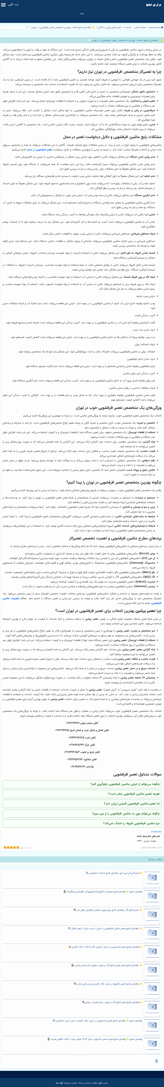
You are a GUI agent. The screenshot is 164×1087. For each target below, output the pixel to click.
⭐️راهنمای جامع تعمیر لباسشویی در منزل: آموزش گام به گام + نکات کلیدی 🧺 (105, 947)
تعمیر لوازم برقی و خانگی (109, 27)
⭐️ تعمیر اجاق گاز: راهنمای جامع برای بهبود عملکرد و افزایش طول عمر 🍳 (107, 910)
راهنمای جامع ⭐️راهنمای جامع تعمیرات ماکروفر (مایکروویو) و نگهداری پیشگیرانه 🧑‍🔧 (102, 892)
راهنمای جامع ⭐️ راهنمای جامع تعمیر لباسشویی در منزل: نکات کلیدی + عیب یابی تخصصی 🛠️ (97, 1021)
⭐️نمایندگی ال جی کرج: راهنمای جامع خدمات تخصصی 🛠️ (114, 873)
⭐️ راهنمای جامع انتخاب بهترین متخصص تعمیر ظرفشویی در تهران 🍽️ (60, 27)
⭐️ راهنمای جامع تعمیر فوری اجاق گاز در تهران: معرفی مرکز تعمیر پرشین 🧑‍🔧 (106, 965)
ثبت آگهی (13, 5)
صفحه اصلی (140, 27)
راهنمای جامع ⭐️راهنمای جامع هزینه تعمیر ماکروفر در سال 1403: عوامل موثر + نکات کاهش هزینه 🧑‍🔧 (94, 1039)
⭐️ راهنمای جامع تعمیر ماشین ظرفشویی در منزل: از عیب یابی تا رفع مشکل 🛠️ (105, 928)
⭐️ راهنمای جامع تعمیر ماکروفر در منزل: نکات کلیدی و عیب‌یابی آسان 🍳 (108, 984)
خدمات (128, 27)
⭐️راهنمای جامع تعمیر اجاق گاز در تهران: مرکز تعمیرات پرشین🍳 (112, 1002)
